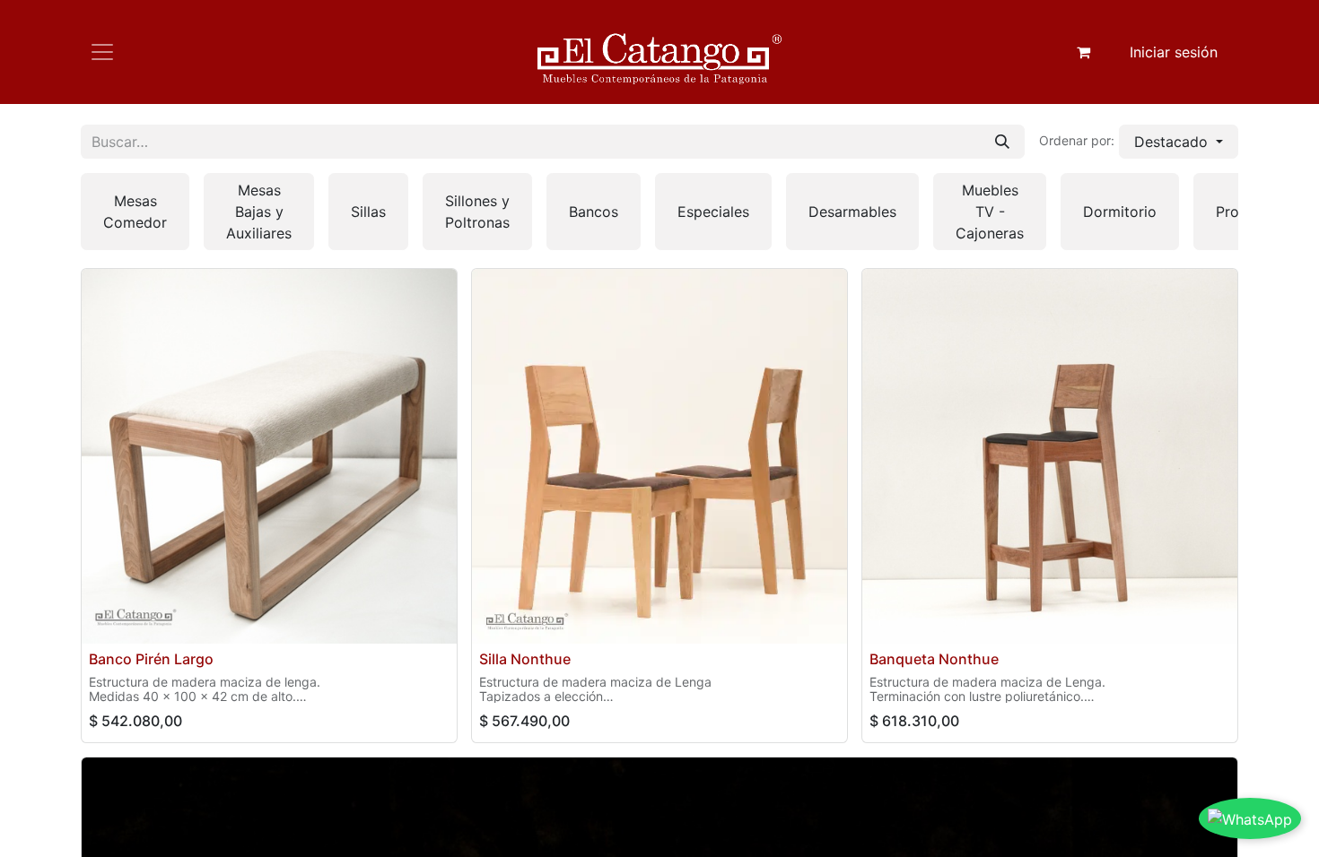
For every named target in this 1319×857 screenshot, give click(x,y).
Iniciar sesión (1174, 52)
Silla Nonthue (525, 659)
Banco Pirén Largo (151, 659)
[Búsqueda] (1002, 142)
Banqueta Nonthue (934, 659)
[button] (1178, 142)
